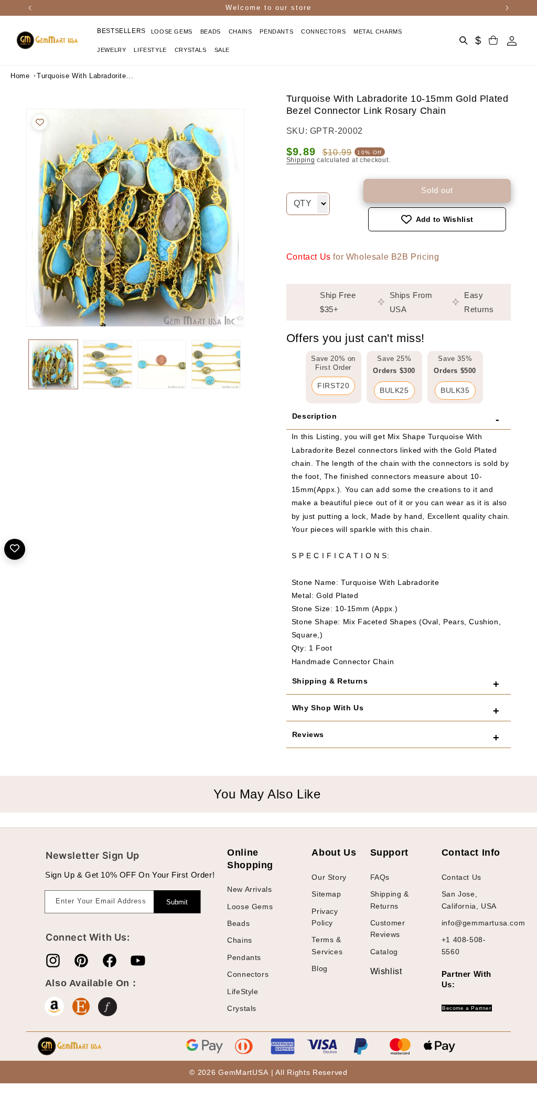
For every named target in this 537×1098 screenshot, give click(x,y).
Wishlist (378, 971)
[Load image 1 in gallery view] (53, 364)
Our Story (329, 877)
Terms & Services (327, 945)
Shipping (300, 160)
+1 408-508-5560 (464, 945)
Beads (238, 923)
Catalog (384, 951)
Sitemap (326, 894)
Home (19, 76)
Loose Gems (250, 906)
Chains (239, 940)
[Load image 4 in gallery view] (215, 364)
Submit (177, 902)
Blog (319, 968)
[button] (173, 31)
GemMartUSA (243, 1072)
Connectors (247, 974)
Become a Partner (466, 1008)
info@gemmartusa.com (483, 923)
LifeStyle (242, 991)
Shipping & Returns (389, 900)
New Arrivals (249, 889)
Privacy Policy (325, 917)
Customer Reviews (387, 929)
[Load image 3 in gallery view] (161, 364)
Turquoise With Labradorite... (63, 76)
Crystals (241, 1008)
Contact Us (308, 256)
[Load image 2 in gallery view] (107, 364)
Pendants (244, 957)
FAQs (380, 877)
